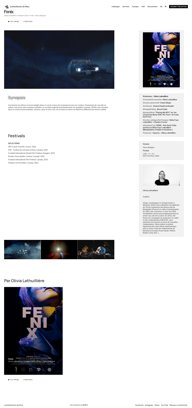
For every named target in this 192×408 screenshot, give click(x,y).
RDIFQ (85, 405)
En (161, 6)
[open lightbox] (59, 59)
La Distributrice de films (13, 405)
